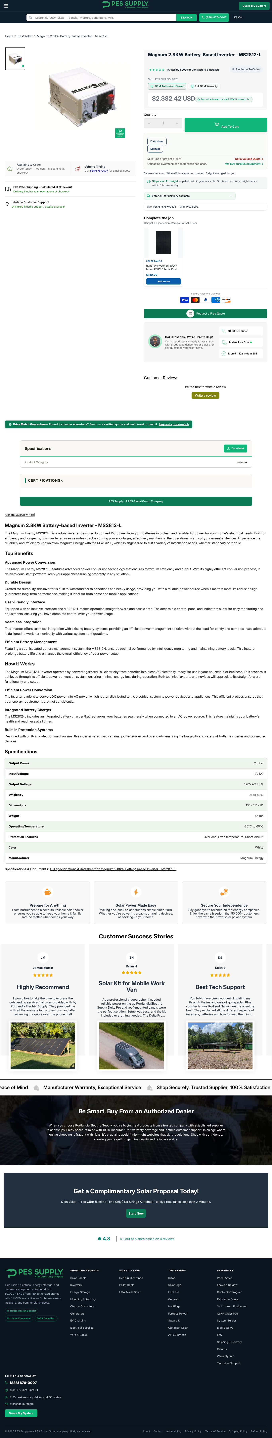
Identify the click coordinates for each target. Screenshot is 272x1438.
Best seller (25, 36)
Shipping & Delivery (229, 1342)
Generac (173, 1299)
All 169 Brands (177, 1334)
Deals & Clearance (131, 1278)
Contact (158, 1431)
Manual (155, 148)
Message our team (22, 1403)
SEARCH (186, 17)
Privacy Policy (193, 1431)
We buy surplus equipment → (244, 163)
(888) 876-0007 (238, 330)
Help (31, 514)
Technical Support (228, 1363)
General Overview (16, 514)
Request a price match (174, 424)
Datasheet (157, 141)
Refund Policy (259, 1431)
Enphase (173, 1292)
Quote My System (254, 5)
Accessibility (173, 1431)
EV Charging (78, 1320)
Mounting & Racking (83, 1299)
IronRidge (174, 1306)
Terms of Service (215, 1431)
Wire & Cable (78, 1334)
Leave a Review (227, 1285)
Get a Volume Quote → (249, 158)
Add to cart (163, 281)
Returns (222, 1349)
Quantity (150, 115)
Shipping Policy (238, 1431)
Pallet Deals (126, 1285)
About (146, 1431)
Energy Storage (80, 1292)
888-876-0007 (99, 170)
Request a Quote (227, 1299)
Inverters (76, 1285)
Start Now (136, 1213)
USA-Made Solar (130, 1292)
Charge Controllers (82, 1306)
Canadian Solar (178, 1327)
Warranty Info (225, 1356)
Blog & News (225, 1327)
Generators (77, 1313)
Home (9, 36)
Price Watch (224, 1278)
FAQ (219, 1334)
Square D (174, 1320)
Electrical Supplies (81, 1327)
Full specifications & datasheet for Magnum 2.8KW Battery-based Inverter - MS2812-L (113, 869)
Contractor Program (229, 1292)
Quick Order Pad (227, 1313)
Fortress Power (177, 1313)
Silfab (171, 1278)
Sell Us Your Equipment (232, 1306)
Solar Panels (78, 1278)
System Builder (226, 1320)
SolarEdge (174, 1285)
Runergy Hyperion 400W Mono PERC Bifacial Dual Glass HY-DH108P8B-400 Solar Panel (161, 267)
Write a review (205, 395)
